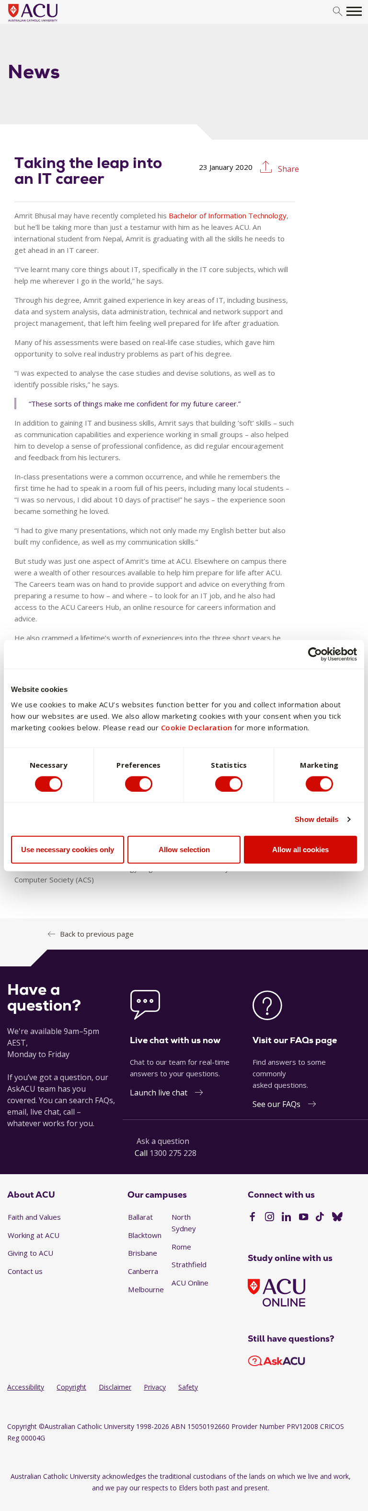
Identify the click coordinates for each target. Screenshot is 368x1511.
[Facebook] (252, 1218)
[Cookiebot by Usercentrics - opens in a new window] (315, 654)
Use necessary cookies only (67, 849)
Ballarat (140, 1217)
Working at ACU (33, 1235)
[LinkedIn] (286, 1218)
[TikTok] (320, 1218)
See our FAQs (276, 1104)
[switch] (138, 783)
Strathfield (189, 1264)
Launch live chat (158, 1092)
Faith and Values (34, 1217)
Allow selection (184, 849)
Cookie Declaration (196, 727)
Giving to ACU (30, 1253)
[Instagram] (269, 1218)
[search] (337, 12)
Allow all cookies (300, 849)
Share (287, 169)
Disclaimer (115, 1387)
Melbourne (146, 1289)
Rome (181, 1246)
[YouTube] (303, 1218)
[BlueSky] (337, 1218)
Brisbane (142, 1253)
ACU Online (190, 1282)
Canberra (143, 1271)
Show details (316, 819)
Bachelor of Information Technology (228, 215)
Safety (188, 1387)
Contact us (25, 1271)
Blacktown (144, 1235)
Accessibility (25, 1387)
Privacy (155, 1387)
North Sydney (184, 1222)
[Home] (47, 22)
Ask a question (163, 1141)
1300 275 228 (173, 1153)
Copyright (71, 1387)
